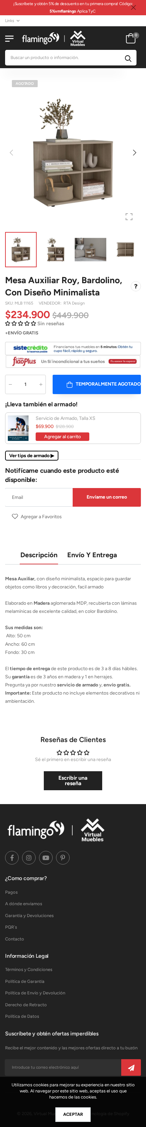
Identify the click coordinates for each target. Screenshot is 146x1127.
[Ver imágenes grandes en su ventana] (129, 217)
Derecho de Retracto (26, 1004)
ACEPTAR (73, 1114)
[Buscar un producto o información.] (128, 58)
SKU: (10, 303)
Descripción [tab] (38, 555)
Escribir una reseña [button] (73, 780)
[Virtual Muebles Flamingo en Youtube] (46, 857)
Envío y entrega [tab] (92, 555)
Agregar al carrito (62, 437)
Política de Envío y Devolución (35, 992)
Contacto (14, 938)
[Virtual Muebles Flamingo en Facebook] (12, 857)
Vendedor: (50, 303)
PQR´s (11, 927)
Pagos (11, 892)
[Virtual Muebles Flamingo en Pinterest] (63, 857)
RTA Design (74, 303)
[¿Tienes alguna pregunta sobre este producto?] (136, 286)
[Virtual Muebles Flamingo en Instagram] (29, 857)
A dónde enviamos (23, 903)
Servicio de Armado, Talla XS (65, 418)
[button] (134, 153)
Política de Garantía (24, 981)
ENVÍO (15, 332)
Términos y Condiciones (28, 969)
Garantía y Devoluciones (29, 915)
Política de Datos (22, 1016)
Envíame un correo (107, 497)
